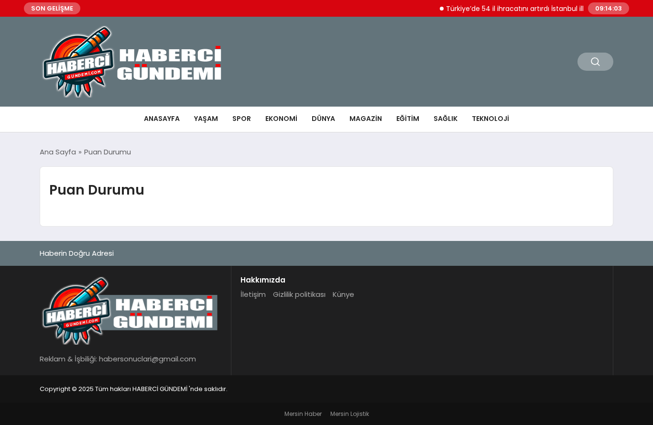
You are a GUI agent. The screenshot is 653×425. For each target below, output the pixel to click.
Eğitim (407, 118)
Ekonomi (281, 118)
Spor (241, 118)
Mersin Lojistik (349, 414)
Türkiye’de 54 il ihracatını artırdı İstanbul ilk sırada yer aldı (535, 8)
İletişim (253, 294)
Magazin (365, 118)
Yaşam (206, 118)
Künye (343, 294)
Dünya (323, 118)
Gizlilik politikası (299, 294)
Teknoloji (490, 118)
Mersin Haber (303, 414)
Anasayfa (162, 118)
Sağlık (445, 118)
